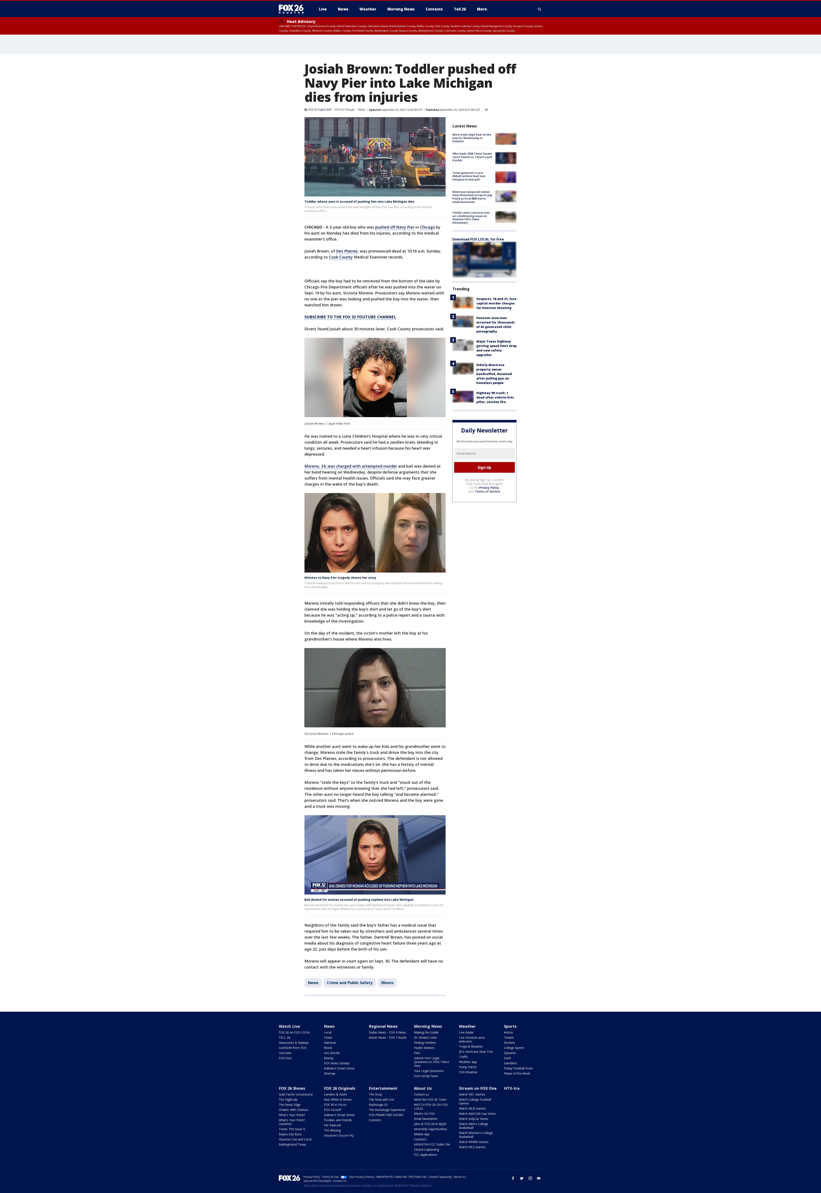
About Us (423, 1088)
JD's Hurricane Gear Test (476, 1052)
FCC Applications (425, 1155)
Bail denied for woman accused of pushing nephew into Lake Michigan (359, 900)
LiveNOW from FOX (292, 1048)
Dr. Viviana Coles (425, 1037)
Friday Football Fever (518, 1068)
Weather (467, 1026)
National (330, 1043)
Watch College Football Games (475, 1101)
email (538, 1178)
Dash (507, 1058)
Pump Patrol (467, 1067)
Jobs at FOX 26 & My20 (430, 1124)
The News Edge (290, 1105)
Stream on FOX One (478, 1088)
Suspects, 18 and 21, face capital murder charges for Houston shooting (496, 303)
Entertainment (383, 1088)
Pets (417, 1053)
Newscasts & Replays (294, 1043)
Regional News (383, 1026)
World (328, 1048)
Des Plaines (347, 251)
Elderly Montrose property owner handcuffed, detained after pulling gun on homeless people (494, 374)
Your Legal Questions (429, 1071)
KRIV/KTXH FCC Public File (432, 1144)
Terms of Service (487, 491)
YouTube (285, 1053)
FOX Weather (468, 1072)
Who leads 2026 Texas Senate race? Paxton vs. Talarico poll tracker (472, 157)
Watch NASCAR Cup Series (477, 1114)
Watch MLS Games (472, 1147)
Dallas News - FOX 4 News (387, 1032)
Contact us (421, 1094)
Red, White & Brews (338, 1099)
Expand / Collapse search (539, 9)
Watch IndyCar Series (473, 1119)
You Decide (332, 1053)
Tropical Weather (471, 1046)
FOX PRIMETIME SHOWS (386, 1115)
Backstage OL (378, 1105)
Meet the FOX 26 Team (430, 1099)
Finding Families (425, 1043)
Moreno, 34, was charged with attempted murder (350, 466)
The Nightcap (288, 1099)
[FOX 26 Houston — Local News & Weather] (293, 9)
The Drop (375, 1094)
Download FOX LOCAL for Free (478, 239)
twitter (521, 1178)
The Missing (332, 1130)
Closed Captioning (426, 1149)
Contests (375, 1120)
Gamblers (510, 1063)
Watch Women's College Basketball (476, 1135)
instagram (530, 1178)
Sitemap (329, 1073)
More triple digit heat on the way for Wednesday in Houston (471, 138)
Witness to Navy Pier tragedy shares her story (340, 578)
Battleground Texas (292, 1144)
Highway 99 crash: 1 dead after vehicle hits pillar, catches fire (495, 397)
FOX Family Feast (426, 1076)
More (482, 9)
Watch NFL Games (472, 1094)
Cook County (341, 257)
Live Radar (466, 1032)
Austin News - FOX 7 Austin (388, 1037)
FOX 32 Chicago (344, 109)
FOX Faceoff (332, 1110)
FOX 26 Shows (292, 1088)
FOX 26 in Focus (335, 1105)
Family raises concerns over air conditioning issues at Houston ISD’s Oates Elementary (471, 217)
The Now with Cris (381, 1099)
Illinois (387, 982)
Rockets (509, 1043)
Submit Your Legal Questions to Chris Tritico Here (431, 1062)
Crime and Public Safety (349, 982)
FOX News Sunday (336, 1063)
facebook (513, 1178)
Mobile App (422, 1134)
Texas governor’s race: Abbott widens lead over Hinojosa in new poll (469, 176)
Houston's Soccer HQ (339, 1135)
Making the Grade (426, 1032)
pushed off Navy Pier (394, 227)
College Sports (514, 1048)
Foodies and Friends (338, 1120)
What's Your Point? (292, 1115)
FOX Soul (285, 1058)
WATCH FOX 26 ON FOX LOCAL (431, 1106)
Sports (510, 1026)
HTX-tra (512, 1088)
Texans (509, 1037)
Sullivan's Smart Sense (339, 1068)
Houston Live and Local (295, 1139)
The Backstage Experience (387, 1110)
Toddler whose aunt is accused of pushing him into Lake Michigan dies (359, 201)
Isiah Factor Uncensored (296, 1094)
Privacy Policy (489, 488)
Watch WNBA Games (474, 1142)
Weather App (468, 1062)
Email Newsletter (425, 1119)
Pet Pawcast (332, 1125)
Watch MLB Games (472, 1108)
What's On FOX (424, 1114)
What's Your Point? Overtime (292, 1122)
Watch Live (289, 1026)
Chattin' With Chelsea (293, 1110)
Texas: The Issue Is (292, 1129)
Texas (328, 1037)
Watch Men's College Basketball (473, 1126)
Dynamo (510, 1053)
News (361, 109)
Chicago (427, 227)
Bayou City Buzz (290, 1134)
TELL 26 (284, 1037)
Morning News (428, 1026)
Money (329, 1058)
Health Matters (424, 1048)
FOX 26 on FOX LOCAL (294, 1032)
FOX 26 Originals (339, 1088)
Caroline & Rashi (335, 1094)
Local (327, 1032)
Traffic (463, 1057)
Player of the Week (517, 1073)
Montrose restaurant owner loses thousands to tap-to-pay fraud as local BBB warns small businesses (472, 197)
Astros (508, 1032)
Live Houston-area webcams (472, 1039)
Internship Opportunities (430, 1129)
